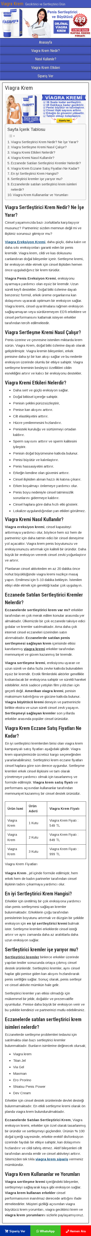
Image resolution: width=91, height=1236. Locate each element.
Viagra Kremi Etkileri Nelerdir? (33, 152)
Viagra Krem (12, 3)
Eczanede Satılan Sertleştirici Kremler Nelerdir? (46, 163)
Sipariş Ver (45, 76)
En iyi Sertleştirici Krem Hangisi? (35, 173)
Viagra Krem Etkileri (45, 67)
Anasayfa (45, 42)
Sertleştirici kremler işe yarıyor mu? (37, 179)
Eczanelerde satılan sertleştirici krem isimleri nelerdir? (44, 186)
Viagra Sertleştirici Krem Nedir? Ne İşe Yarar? (44, 142)
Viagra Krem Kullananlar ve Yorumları (40, 195)
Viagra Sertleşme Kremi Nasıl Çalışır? (39, 147)
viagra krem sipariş (51, 1159)
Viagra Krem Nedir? (45, 50)
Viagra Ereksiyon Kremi (25, 242)
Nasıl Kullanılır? (45, 59)
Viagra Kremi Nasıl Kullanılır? (32, 158)
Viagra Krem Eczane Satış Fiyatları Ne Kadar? (45, 168)
